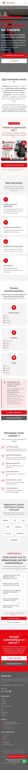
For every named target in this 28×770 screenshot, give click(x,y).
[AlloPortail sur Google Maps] (10, 691)
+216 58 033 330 (7, 725)
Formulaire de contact (14, 664)
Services (3, 703)
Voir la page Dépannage (14, 418)
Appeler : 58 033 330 (15, 618)
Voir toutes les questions (13, 622)
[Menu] (25, 2)
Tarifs (2, 710)
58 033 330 (15, 61)
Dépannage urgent (6, 706)
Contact (3, 715)
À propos (3, 701)
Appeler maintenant (14, 412)
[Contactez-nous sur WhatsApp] (24, 761)
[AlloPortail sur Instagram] (6, 691)
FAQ (2, 708)
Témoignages (4, 713)
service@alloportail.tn (8, 728)
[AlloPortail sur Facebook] (2, 691)
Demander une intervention (15, 55)
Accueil (3, 699)
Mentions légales (5, 756)
